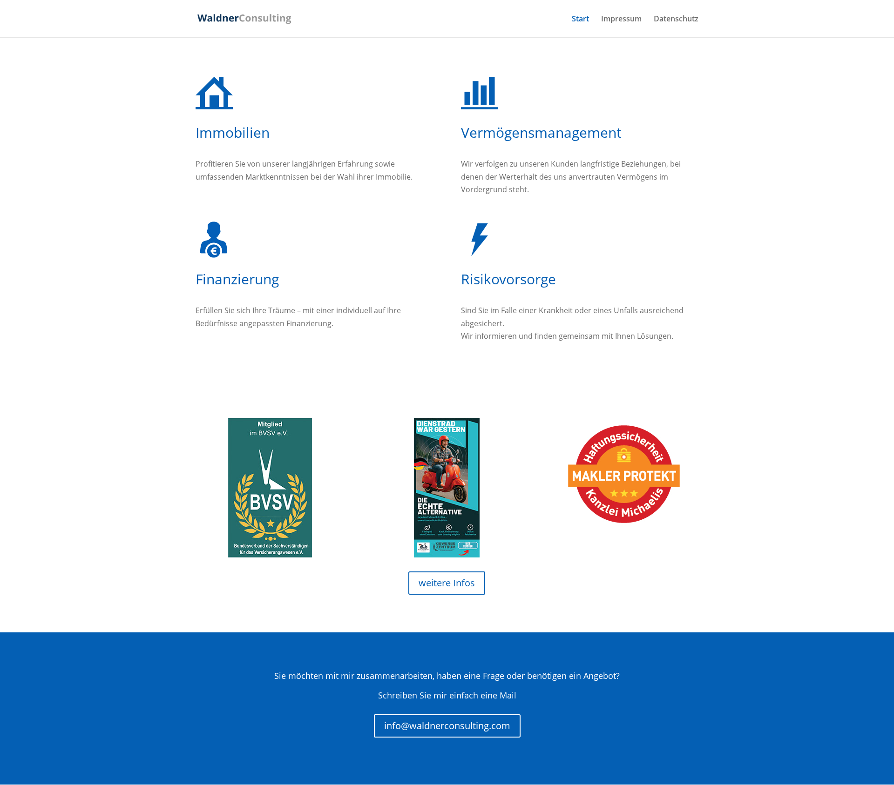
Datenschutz (676, 19)
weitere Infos (447, 583)
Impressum (621, 19)
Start (580, 19)
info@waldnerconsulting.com (447, 725)
